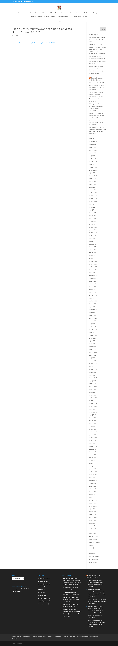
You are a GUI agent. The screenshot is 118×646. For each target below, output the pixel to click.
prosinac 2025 (93, 164)
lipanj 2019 (92, 383)
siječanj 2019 (93, 398)
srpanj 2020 (92, 346)
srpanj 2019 (92, 381)
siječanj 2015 (93, 529)
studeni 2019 (93, 369)
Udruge (95, 13)
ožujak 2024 (92, 221)
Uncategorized (93, 562)
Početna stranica (23, 13)
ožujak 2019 (92, 392)
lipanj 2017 (92, 452)
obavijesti (92, 553)
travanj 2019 (93, 389)
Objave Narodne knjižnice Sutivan (96, 79)
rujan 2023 (92, 238)
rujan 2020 (92, 341)
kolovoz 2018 (93, 412)
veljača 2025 (92, 190)
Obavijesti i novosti (36, 16)
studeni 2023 (93, 233)
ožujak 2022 (92, 289)
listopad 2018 (93, 406)
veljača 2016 (92, 497)
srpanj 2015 (92, 512)
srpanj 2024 (92, 210)
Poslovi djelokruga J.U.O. (45, 13)
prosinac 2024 (93, 196)
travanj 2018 (93, 423)
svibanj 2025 (93, 181)
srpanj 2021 (92, 312)
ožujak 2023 (92, 255)
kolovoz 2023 (93, 241)
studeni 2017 (93, 438)
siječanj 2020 (93, 364)
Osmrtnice (14, 638)
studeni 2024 (93, 198)
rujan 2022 (92, 272)
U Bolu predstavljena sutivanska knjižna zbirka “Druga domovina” (96, 106)
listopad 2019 (93, 372)
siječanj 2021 (93, 329)
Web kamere (64, 13)
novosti (91, 551)
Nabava (85, 16)
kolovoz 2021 (93, 309)
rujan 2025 (92, 173)
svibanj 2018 (93, 420)
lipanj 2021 (92, 315)
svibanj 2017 (93, 455)
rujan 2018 (92, 409)
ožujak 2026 (92, 156)
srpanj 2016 (92, 483)
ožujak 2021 (92, 324)
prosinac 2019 (93, 366)
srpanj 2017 (92, 449)
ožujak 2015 (92, 523)
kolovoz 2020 (93, 344)
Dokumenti (33, 13)
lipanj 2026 (92, 147)
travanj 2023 (93, 252)
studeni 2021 (93, 301)
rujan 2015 (92, 509)
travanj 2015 (93, 520)
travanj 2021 (93, 321)
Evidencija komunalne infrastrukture (80, 13)
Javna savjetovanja (75, 16)
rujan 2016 (92, 477)
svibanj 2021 (93, 318)
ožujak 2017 (92, 460)
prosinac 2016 (93, 469)
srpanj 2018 (92, 415)
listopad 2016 (93, 475)
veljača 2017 (92, 463)
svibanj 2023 (93, 250)
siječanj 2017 (93, 466)
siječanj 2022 (93, 295)
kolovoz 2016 (93, 480)
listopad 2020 (93, 338)
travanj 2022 (93, 287)
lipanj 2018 (92, 418)
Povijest (53, 16)
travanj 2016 (93, 492)
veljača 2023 (92, 258)
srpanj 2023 (92, 244)
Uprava (57, 13)
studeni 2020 (93, 335)
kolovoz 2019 (93, 378)
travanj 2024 (93, 218)
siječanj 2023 (93, 261)
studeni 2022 (93, 267)
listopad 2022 (93, 270)
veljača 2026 (92, 158)
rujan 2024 (92, 204)
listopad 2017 (93, 440)
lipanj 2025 (92, 178)
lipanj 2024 (92, 213)
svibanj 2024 (93, 215)
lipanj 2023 (92, 247)
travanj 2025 (93, 184)
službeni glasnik (93, 559)
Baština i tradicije (63, 16)
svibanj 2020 (93, 352)
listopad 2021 (93, 304)
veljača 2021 (92, 327)
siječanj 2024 (93, 227)
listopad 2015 (93, 506)
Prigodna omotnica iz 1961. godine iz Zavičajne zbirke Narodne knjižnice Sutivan (97, 85)
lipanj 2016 (92, 486)
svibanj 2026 (93, 150)
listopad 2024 (93, 201)
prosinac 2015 (93, 503)
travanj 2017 (93, 457)
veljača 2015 (92, 526)
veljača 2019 (92, 395)
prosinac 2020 (93, 332)
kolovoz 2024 (93, 207)
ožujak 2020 (92, 358)
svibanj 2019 (93, 386)
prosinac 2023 (93, 230)
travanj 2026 (93, 153)
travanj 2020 (93, 355)
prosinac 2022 (93, 264)
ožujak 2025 (92, 187)
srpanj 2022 (92, 278)
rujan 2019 (92, 375)
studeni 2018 (93, 403)
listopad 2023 (93, 235)
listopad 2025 (93, 170)
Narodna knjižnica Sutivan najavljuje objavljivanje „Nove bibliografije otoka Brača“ (97, 129)
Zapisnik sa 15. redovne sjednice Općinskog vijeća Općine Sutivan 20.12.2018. (34, 43)
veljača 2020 (92, 361)
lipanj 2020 (92, 349)
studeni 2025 (93, 167)
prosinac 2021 (93, 298)
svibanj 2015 (93, 517)
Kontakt (46, 16)
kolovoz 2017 (93, 446)
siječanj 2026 (93, 161)
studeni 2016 (93, 472)
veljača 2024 (92, 224)
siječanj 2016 (93, 500)
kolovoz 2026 (93, 141)
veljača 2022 (92, 292)
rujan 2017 (92, 443)
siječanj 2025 (93, 193)
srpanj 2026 (92, 144)
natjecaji (91, 548)
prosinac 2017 (93, 435)
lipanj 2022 (92, 281)
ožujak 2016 (92, 495)
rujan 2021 (92, 307)
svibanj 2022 (93, 284)
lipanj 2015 (92, 514)
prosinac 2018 (93, 400)
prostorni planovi (94, 556)
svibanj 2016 (93, 489)
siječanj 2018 (93, 432)
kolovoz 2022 (93, 275)
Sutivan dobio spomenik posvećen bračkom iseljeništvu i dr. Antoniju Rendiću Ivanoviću (72, 612)
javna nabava (93, 539)
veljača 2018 (92, 429)
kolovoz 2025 (93, 176)
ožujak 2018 (92, 426)
